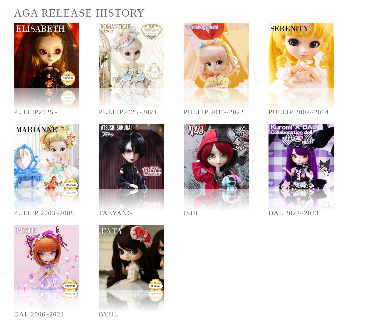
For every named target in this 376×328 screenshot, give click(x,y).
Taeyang (116, 213)
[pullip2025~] (46, 66)
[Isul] (216, 167)
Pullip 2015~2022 (214, 112)
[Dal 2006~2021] (46, 268)
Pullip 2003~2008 (44, 213)
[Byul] (131, 268)
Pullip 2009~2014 (299, 112)
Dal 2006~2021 (39, 314)
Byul (108, 314)
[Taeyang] (131, 167)
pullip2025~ (35, 112)
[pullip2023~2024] (131, 66)
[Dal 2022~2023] (301, 167)
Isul (192, 213)
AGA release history (79, 13)
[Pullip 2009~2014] (301, 66)
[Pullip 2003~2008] (46, 167)
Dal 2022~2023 (294, 213)
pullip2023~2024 (128, 112)
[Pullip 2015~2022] (216, 66)
